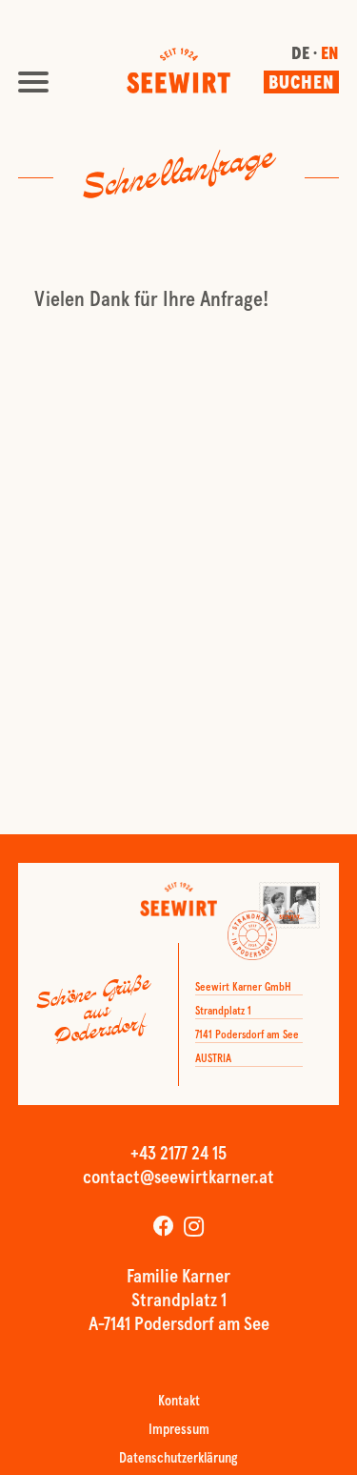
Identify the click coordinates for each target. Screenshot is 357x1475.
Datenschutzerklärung (178, 1459)
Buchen (301, 83)
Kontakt (179, 1402)
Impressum (179, 1431)
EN (330, 55)
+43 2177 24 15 (178, 1154)
